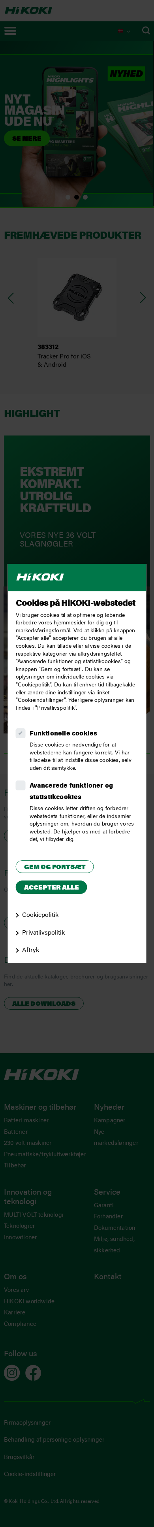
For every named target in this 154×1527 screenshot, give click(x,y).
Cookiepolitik (40, 915)
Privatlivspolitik (43, 933)
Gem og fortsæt (55, 867)
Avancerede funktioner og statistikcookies (71, 792)
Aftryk (30, 950)
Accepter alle (51, 888)
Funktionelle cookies (64, 734)
